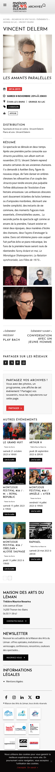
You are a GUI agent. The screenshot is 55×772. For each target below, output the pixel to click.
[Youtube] (38, 698)
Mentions (11, 681)
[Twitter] (11, 362)
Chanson (13, 106)
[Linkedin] (22, 698)
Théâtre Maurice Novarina (38, 447)
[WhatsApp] (23, 362)
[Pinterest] (17, 362)
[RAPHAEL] (40, 530)
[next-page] (10, 578)
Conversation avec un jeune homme (39, 339)
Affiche (13, 113)
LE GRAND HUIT (13, 443)
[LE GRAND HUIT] (14, 431)
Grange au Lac (10, 22)
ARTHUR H (35, 443)
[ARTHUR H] (40, 431)
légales (19, 681)
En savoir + (33, 767)
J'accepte (21, 767)
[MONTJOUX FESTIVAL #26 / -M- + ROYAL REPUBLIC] (14, 476)
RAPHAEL (35, 542)
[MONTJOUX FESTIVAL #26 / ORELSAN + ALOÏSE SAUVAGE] (14, 530)
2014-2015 (14, 88)
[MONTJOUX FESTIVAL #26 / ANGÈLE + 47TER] (40, 476)
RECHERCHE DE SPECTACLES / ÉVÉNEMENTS (30, 19)
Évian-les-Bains (16, 101)
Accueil (6, 19)
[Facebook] (5, 362)
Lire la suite (9, 460)
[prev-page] (5, 578)
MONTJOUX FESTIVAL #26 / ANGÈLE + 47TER (39, 490)
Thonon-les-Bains (9, 447)
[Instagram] (14, 698)
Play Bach (11, 340)
